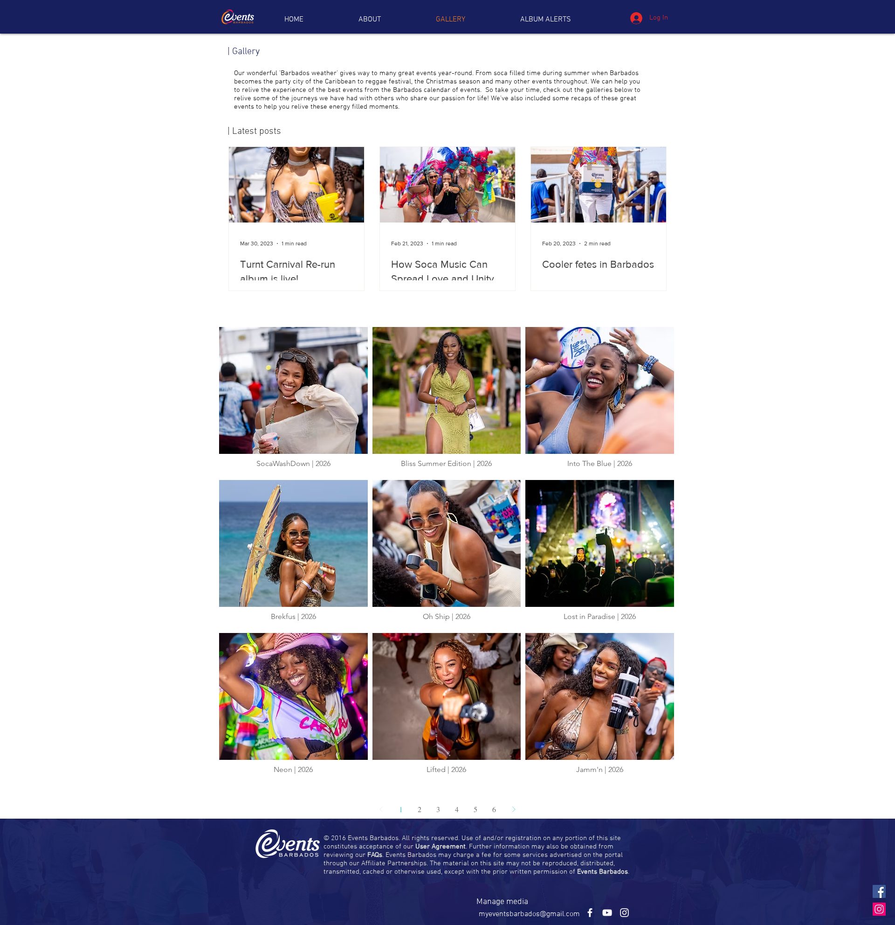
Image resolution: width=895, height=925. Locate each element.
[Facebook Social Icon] (879, 891)
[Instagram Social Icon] (879, 909)
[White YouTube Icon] (607, 912)
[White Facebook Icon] (590, 912)
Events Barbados (602, 872)
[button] (546, 19)
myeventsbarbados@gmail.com (529, 914)
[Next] (513, 809)
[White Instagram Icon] (624, 912)
